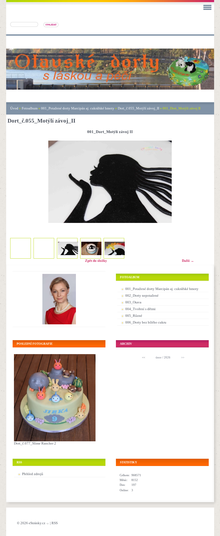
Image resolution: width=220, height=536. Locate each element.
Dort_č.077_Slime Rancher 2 (35, 443)
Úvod (14, 108)
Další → (188, 261)
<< (143, 357)
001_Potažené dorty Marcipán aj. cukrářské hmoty (77, 108)
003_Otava (133, 302)
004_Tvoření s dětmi (140, 309)
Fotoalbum (30, 108)
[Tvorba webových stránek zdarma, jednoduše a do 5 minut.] (48, 523)
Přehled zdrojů (32, 474)
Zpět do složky (96, 261)
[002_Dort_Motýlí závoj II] (91, 248)
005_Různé (133, 316)
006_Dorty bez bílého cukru (145, 322)
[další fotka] (204, 182)
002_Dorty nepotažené (142, 295)
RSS (55, 523)
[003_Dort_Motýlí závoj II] (115, 248)
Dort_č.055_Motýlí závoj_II (138, 108)
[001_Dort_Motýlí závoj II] (68, 248)
